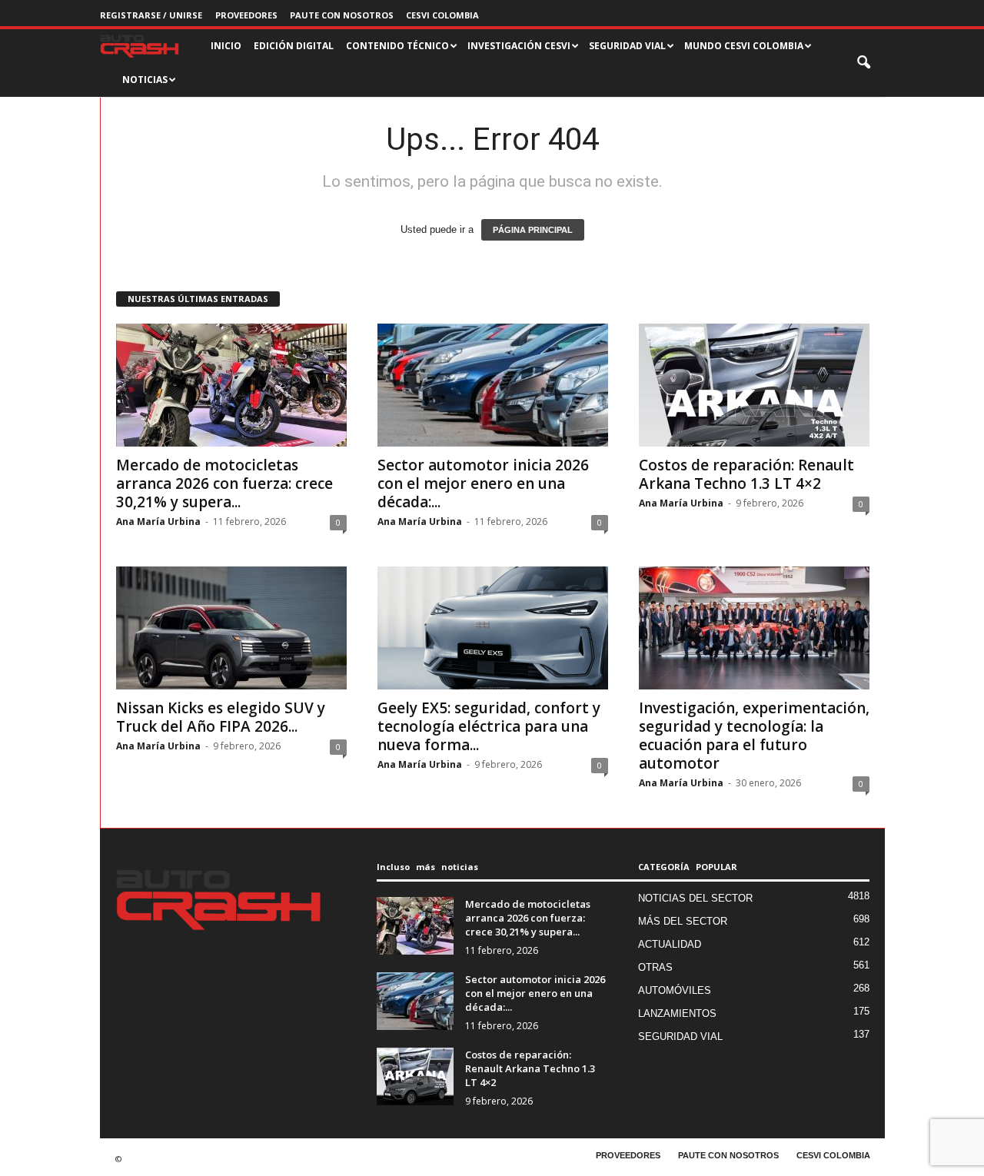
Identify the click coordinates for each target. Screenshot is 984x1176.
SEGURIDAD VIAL (680, 1036)
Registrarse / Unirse (151, 15)
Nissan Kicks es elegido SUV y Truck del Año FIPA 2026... (220, 717)
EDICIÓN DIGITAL (294, 45)
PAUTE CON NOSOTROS (342, 15)
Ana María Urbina (158, 521)
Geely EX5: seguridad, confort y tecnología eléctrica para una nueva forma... (488, 726)
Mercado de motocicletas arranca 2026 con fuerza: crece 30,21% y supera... (224, 483)
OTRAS (655, 967)
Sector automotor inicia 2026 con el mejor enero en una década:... (483, 483)
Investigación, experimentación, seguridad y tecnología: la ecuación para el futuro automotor (754, 735)
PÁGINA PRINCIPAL (533, 229)
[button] (865, 63)
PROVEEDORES (246, 15)
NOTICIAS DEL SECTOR (695, 898)
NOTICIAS (145, 79)
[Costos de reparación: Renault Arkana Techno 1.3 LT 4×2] (754, 385)
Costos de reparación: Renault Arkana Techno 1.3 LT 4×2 (746, 474)
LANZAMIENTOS (677, 1013)
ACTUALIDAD (669, 944)
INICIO (226, 45)
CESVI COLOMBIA (442, 15)
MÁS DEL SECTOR (682, 921)
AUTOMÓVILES (674, 990)
